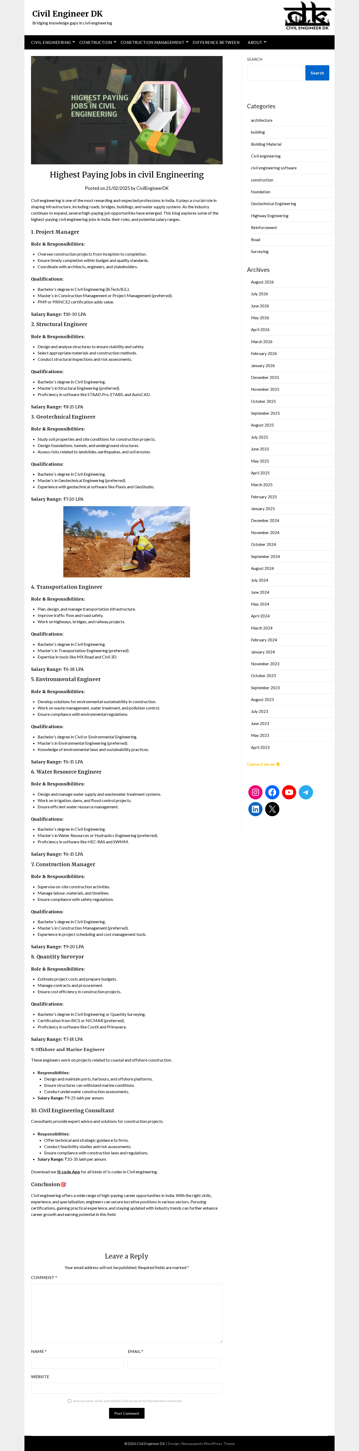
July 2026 (259, 293)
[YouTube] (289, 792)
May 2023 (260, 735)
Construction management (152, 42)
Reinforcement (264, 227)
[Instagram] (255, 792)
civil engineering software (274, 167)
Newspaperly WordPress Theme (208, 1443)
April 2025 (260, 472)
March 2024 (262, 628)
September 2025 (265, 413)
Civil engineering (51, 42)
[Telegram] (306, 792)
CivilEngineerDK (152, 188)
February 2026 (264, 353)
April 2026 (260, 329)
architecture (262, 120)
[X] (272, 809)
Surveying (260, 251)
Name (39, 1351)
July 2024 (259, 580)
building (258, 132)
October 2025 (263, 401)
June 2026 (260, 305)
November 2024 (265, 532)
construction (262, 179)
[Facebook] (272, 792)
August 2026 (262, 282)
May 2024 (260, 604)
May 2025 (260, 461)
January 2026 (263, 365)
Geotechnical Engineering (273, 203)
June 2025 (260, 449)
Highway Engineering (270, 215)
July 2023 (259, 711)
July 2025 (259, 437)
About (255, 42)
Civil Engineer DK (67, 14)
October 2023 (263, 675)
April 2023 (260, 747)
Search (254, 59)
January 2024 (263, 652)
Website (40, 1376)
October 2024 (263, 544)
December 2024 (265, 520)
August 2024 (262, 568)
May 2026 (260, 317)
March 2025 (262, 484)
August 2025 (262, 425)
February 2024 (264, 639)
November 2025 (265, 389)
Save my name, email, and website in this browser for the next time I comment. (127, 1401)
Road (255, 239)
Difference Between (216, 42)
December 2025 (265, 377)
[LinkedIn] (255, 809)
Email (135, 1351)
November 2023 (265, 663)
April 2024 (260, 615)
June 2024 (260, 592)
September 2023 (265, 687)
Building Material (266, 144)
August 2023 (262, 699)
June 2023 (260, 723)
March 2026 (262, 341)
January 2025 (263, 508)
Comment (44, 1277)
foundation (260, 191)
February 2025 (264, 496)
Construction (95, 42)
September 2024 (265, 556)
